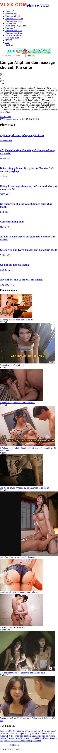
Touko (22, 741)
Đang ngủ (45, 731)
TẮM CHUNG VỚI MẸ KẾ (12, 627)
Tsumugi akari (30, 736)
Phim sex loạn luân (13, 21)
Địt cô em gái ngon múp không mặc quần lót (19, 592)
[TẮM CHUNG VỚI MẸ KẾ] (21, 625)
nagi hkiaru (38, 738)
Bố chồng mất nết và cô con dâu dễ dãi (16, 320)
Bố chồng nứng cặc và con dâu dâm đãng (17, 557)
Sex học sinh (10, 23)
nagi (31, 741)
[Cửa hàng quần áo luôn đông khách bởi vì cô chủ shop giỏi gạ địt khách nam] (27, 445)
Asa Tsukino (5, 116)
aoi (47, 736)
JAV (7, 42)
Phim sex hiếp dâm (13, 30)
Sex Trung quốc (12, 38)
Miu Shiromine (10, 733)
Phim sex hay (11, 14)
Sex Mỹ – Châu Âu (13, 35)
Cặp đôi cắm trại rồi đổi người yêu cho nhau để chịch (22, 673)
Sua (27, 741)
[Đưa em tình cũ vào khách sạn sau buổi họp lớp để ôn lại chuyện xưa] (27, 716)
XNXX (8, 40)
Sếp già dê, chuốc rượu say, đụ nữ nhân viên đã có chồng (24, 488)
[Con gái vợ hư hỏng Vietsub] (27, 363)
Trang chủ (9, 11)
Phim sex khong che (13, 119)
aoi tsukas (15, 741)
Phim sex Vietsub (12, 16)
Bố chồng (17, 731)
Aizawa (16, 738)
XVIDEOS (34, 119)
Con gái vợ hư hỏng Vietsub (12, 365)
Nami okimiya (26, 738)
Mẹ (10, 731)
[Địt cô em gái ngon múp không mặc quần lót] (21, 590)
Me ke (24, 731)
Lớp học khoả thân (15, 736)
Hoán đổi (39, 733)
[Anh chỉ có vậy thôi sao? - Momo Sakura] (21, 400)
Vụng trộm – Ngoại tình (15, 26)
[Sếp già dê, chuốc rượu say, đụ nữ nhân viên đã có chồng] (21, 485)
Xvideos (9, 45)
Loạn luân (4, 731)
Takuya (7, 741)
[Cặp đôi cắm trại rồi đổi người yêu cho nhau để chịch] (27, 670)
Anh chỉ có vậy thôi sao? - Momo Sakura (17, 402)
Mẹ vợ (30, 731)
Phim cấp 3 (10, 28)
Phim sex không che (14, 18)
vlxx (45, 733)
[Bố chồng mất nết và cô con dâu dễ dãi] (16, 317)
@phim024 (14, 745)
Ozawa (10, 738)
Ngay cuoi (40, 736)
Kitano (46, 738)
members (37, 741)
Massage (37, 731)
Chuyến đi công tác (26, 733)
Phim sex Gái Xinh (13, 33)
